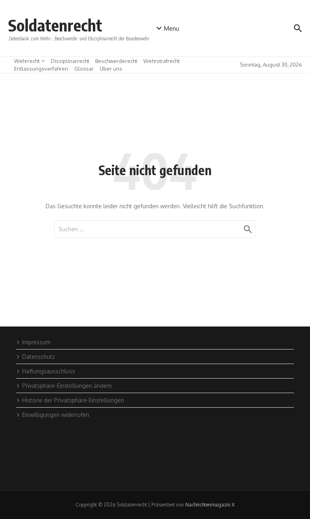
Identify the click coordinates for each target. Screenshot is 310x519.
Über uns (111, 68)
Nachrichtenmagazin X (210, 505)
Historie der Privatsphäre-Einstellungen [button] (73, 400)
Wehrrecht (27, 61)
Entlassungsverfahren (41, 68)
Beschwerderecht (116, 61)
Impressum (36, 342)
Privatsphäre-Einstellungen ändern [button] (67, 385)
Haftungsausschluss (48, 371)
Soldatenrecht (55, 25)
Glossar (84, 68)
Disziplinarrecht (70, 61)
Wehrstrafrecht (161, 61)
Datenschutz (38, 356)
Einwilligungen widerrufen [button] (55, 414)
